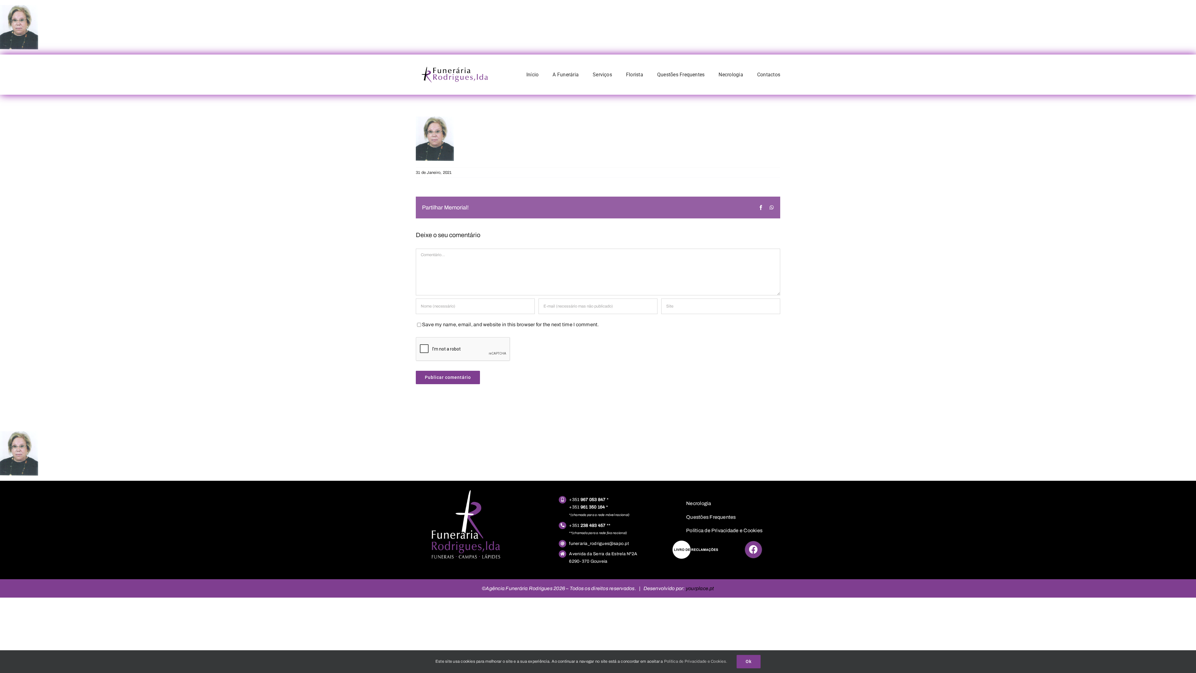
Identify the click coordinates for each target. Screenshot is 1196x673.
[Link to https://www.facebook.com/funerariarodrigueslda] (753, 549)
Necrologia (698, 503)
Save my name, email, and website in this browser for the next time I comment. (510, 324)
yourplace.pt (700, 588)
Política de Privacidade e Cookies (724, 530)
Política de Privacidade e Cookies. (695, 661)
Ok (749, 661)
